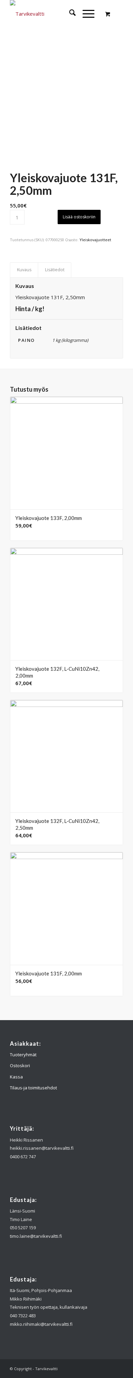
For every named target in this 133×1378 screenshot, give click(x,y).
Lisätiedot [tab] (54, 270)
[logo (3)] (55, 13)
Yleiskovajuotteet (95, 239)
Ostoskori (20, 1065)
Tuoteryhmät (23, 1054)
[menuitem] (69, 13)
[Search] (69, 13)
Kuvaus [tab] (24, 270)
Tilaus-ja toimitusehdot (33, 1088)
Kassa (16, 1077)
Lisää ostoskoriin (79, 217)
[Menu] (85, 13)
